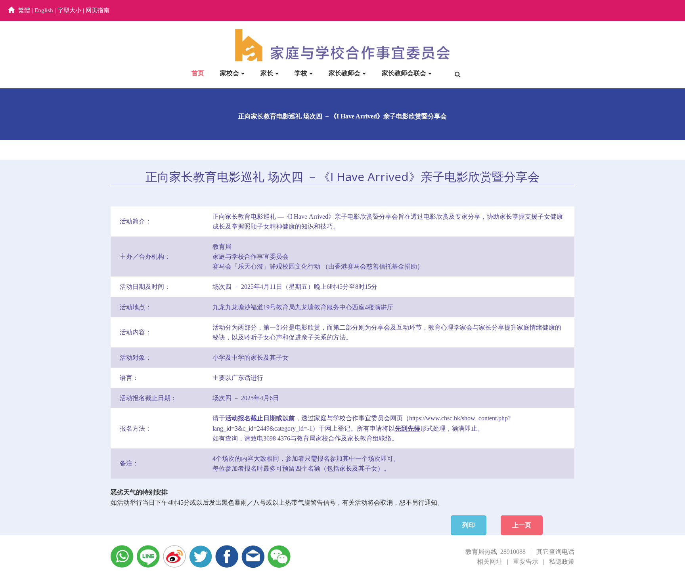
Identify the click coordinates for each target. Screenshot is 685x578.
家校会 (229, 73)
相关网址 (489, 561)
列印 (468, 525)
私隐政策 (561, 561)
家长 (266, 73)
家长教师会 (344, 73)
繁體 (24, 10)
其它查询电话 (555, 551)
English (43, 10)
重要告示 (525, 561)
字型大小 (69, 10)
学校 (301, 73)
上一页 (521, 525)
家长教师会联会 (404, 73)
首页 (197, 73)
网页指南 (97, 10)
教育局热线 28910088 (495, 551)
